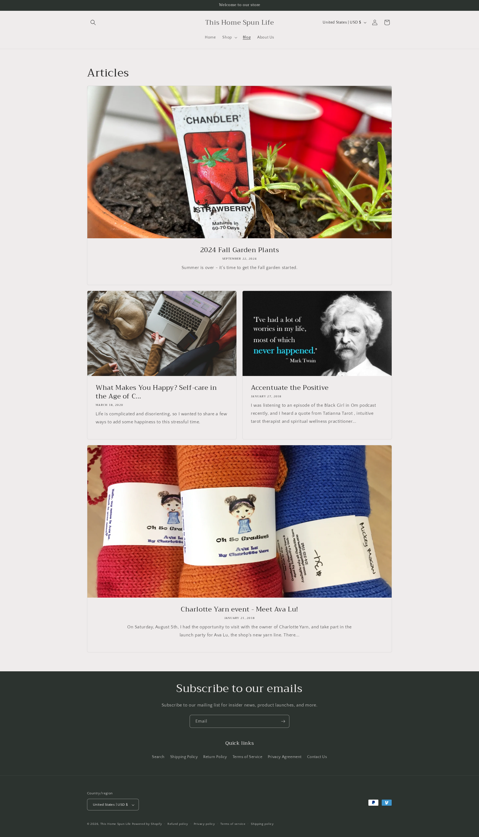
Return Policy (215, 756)
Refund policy (177, 824)
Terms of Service (248, 756)
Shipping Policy (184, 756)
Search (158, 756)
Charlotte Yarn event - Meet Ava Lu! (239, 609)
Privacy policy (204, 824)
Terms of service (232, 824)
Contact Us (317, 756)
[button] (93, 22)
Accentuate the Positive (290, 387)
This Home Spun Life (115, 824)
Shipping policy (262, 824)
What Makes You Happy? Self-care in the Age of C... (156, 392)
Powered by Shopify (147, 824)
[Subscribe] (283, 721)
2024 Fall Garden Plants (239, 250)
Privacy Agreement (285, 756)
